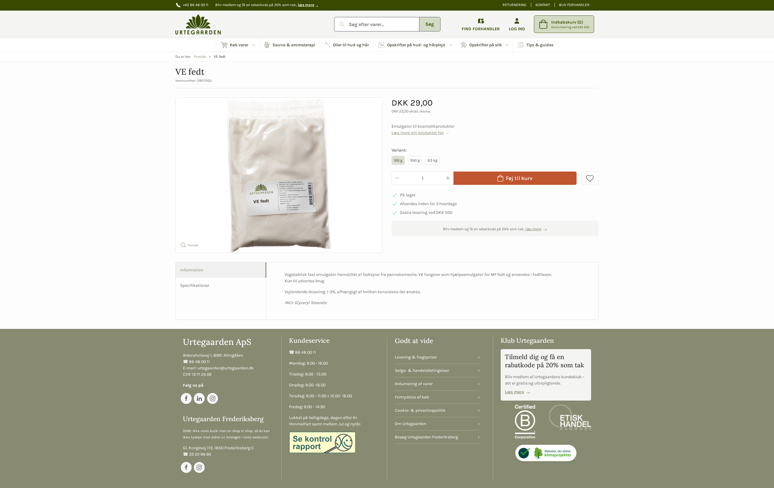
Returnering (514, 5)
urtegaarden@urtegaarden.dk (225, 368)
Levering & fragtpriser (416, 357)
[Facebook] (186, 398)
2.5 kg (432, 160)
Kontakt (542, 5)
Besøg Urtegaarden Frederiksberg (426, 437)
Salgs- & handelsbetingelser (422, 370)
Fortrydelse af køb (412, 397)
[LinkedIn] (199, 398)
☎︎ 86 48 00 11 (196, 361)
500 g (415, 160)
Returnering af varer (414, 383)
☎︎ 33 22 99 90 (197, 454)
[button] (237, 45)
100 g (398, 160)
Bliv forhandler (574, 5)
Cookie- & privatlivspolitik (420, 410)
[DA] (198, 24)
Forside (200, 56)
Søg (429, 24)
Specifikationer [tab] (194, 285)
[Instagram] (212, 398)
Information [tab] (191, 270)
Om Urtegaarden (410, 423)
